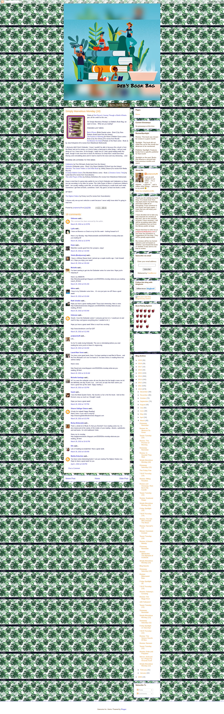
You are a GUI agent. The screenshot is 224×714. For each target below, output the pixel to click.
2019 (140, 360)
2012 (140, 383)
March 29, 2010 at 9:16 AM (80, 348)
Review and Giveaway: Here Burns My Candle (146, 487)
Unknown (74, 218)
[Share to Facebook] (103, 208)
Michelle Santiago (77, 377)
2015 (140, 373)
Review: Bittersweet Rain (145, 576)
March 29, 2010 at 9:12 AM (80, 331)
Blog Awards (144, 566)
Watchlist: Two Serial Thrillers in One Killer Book (82, 168)
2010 (140, 389)
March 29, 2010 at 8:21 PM (80, 418)
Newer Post (70, 479)
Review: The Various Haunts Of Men (146, 638)
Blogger (123, 709)
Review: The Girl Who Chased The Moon (146, 521)
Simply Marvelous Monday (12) (146, 665)
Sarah (73, 392)
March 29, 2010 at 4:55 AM (80, 263)
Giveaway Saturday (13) (146, 466)
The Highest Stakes (72, 196)
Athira (73, 288)
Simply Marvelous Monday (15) (146, 504)
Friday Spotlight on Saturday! (145, 627)
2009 (140, 677)
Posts (140, 690)
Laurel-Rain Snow (77, 352)
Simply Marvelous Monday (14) (146, 562)
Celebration (69, 164)
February (143, 670)
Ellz (72, 446)
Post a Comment (74, 468)
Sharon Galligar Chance (79, 408)
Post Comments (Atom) (102, 486)
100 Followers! (145, 602)
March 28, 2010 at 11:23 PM (80, 224)
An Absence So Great (94, 141)
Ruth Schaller (76, 301)
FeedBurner (151, 273)
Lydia (73, 228)
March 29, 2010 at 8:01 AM (80, 284)
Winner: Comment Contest (146, 532)
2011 (140, 386)
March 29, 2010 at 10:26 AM (80, 373)
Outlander (69, 166)
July (142, 408)
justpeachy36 (75, 336)
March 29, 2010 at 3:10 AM (80, 251)
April (142, 417)
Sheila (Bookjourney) (78, 255)
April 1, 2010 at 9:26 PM (79, 464)
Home (97, 479)
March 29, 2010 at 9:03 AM (80, 311)
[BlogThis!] (99, 208)
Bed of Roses (91, 132)
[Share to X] (101, 208)
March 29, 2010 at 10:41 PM (80, 441)
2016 (140, 370)
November (144, 395)
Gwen (73, 245)
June (142, 411)
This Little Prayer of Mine (74, 177)
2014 (140, 376)
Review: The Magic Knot (145, 598)
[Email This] (96, 208)
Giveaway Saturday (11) (145, 622)
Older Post (123, 479)
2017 (140, 367)
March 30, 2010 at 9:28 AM (80, 452)
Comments (142, 693)
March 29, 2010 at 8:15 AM (80, 296)
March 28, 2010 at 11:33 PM (80, 241)
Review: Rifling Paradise (145, 480)
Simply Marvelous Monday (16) (146, 461)
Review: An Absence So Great (145, 430)
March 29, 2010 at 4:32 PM (80, 387)
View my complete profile (145, 191)
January (143, 673)
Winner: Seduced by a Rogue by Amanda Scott (146, 659)
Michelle (74, 268)
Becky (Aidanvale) (77, 423)
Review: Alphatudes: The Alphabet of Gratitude (146, 554)
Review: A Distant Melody (146, 542)
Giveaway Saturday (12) (146, 570)
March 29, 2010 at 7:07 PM (80, 404)
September (144, 401)
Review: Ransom (146, 643)
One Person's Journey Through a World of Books (110, 115)
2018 (140, 363)
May (142, 414)
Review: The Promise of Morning (144, 443)
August (143, 405)
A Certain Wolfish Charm (74, 173)
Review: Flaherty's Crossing (146, 593)
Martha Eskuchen (77, 456)
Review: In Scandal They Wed (146, 455)
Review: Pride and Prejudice (146, 652)
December (144, 392)
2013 (140, 379)
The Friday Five (145, 470)
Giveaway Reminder (144, 424)
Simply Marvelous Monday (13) (146, 616)
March (142, 420)
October (143, 398)
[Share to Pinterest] (105, 208)
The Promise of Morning (95, 136)
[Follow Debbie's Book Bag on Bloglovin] (146, 290)
